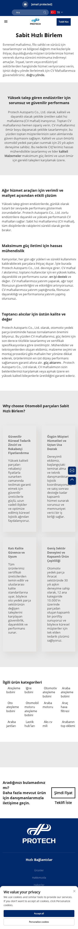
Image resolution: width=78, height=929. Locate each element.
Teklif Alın (64, 21)
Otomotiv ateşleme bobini (50, 692)
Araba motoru (48, 705)
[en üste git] (72, 481)
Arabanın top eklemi (68, 724)
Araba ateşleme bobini (67, 692)
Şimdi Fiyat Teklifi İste (63, 794)
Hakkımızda (39, 877)
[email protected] (41, 4)
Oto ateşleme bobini (12, 707)
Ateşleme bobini (13, 690)
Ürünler (39, 870)
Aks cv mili (47, 724)
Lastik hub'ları (29, 724)
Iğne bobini (28, 690)
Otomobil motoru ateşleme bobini (31, 709)
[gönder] (45, 12)
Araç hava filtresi (65, 707)
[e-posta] (72, 470)
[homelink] (35, 21)
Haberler (39, 885)
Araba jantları (11, 724)
